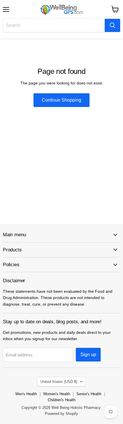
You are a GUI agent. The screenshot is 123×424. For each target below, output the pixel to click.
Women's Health (56, 394)
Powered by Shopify (61, 413)
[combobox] (54, 25)
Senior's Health (88, 394)
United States (58, 381)
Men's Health (26, 394)
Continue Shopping (61, 100)
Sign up (88, 354)
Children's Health (62, 400)
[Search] (112, 25)
